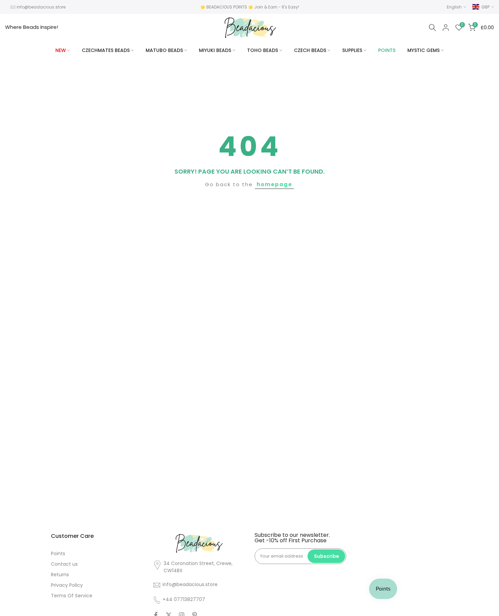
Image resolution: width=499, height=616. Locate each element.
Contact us (64, 564)
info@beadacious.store (41, 7)
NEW (60, 50)
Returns (60, 574)
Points (58, 553)
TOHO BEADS (262, 50)
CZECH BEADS (310, 50)
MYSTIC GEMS (423, 50)
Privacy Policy (67, 585)
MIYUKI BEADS (215, 50)
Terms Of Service (71, 595)
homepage (274, 184)
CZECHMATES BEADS (106, 50)
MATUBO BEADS (164, 50)
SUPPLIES (352, 50)
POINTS (386, 50)
